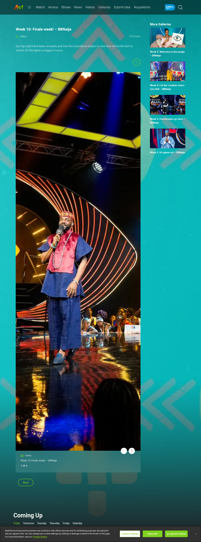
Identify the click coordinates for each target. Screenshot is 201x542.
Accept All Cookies (176, 534)
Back (25, 482)
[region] (100, 534)
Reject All (152, 534)
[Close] (196, 533)
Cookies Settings (130, 534)
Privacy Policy (40, 537)
